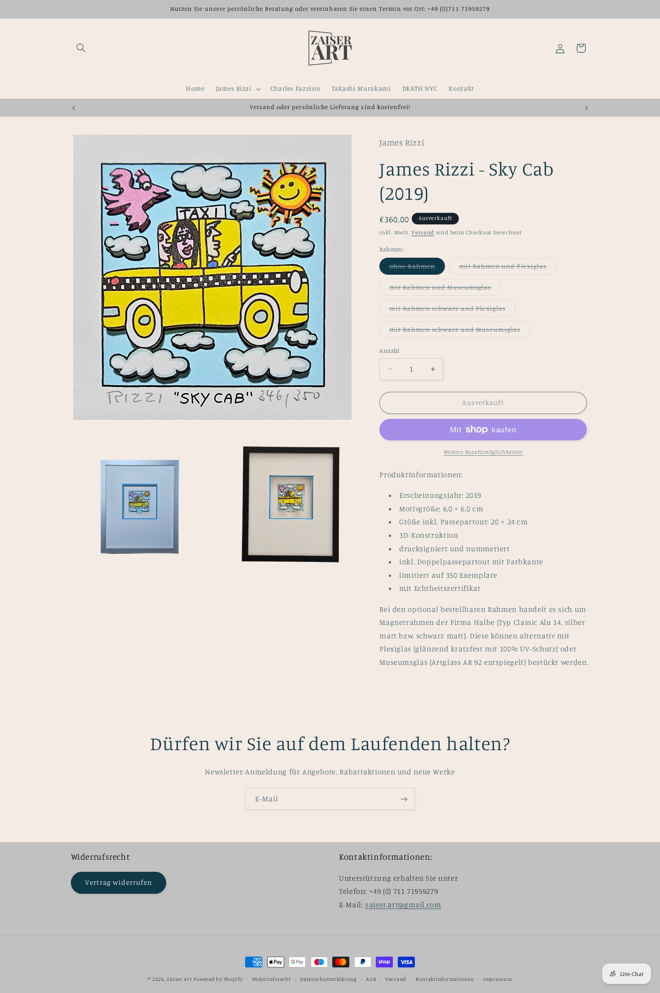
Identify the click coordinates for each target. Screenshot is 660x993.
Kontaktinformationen (445, 979)
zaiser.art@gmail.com (403, 904)
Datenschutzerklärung (328, 979)
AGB (371, 979)
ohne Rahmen (417, 268)
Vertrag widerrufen (118, 882)
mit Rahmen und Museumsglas (445, 289)
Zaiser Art (179, 979)
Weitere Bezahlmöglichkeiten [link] (483, 451)
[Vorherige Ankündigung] (74, 108)
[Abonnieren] (404, 799)
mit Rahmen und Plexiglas (507, 268)
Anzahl (389, 350)
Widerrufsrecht (271, 979)
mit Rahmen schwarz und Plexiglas (452, 310)
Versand (422, 232)
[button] (81, 48)
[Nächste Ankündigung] (586, 108)
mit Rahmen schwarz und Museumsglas (459, 331)
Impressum (497, 979)
